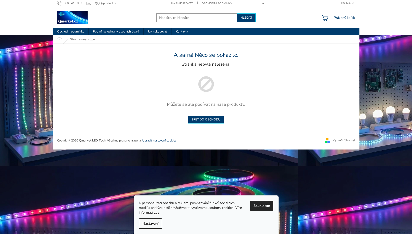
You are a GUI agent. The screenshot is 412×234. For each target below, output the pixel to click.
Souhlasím (261, 205)
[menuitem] (70, 31)
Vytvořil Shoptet (344, 140)
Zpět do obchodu (206, 119)
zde (156, 212)
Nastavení (151, 223)
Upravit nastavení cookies (159, 140)
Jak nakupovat (182, 3)
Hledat (246, 18)
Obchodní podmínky (217, 3)
